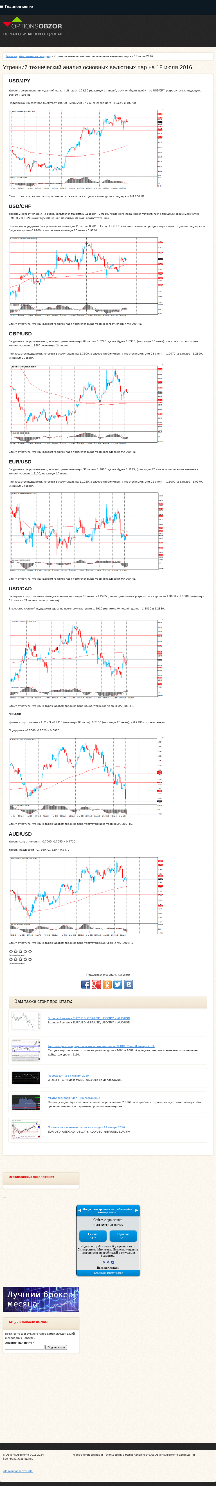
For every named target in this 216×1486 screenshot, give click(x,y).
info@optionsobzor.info (18, 1470)
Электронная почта (19, 1342)
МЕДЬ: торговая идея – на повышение (74, 1097)
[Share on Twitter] (117, 984)
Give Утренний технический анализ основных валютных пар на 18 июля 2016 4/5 (25, 951)
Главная (11, 56)
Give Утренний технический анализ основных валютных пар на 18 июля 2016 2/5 (16, 951)
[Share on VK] (128, 984)
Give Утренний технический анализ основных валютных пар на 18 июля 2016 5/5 (30, 951)
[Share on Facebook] (85, 984)
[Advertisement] (108, 1398)
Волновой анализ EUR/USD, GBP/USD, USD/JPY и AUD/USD (89, 1018)
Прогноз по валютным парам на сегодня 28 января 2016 (86, 1127)
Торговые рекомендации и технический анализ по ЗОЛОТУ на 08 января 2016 (101, 1046)
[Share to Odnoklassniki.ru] (107, 984)
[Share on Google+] (96, 984)
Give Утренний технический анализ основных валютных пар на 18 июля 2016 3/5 (20, 951)
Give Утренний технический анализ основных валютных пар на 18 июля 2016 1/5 (11, 951)
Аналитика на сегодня (34, 56)
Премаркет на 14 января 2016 (68, 1075)
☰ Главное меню (16, 7)
